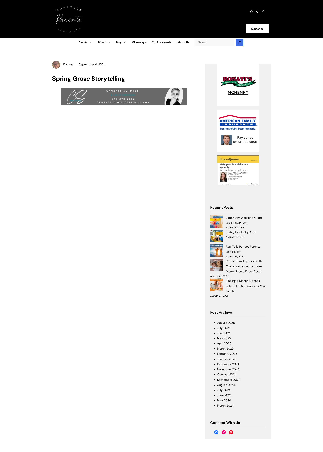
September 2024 (228, 380)
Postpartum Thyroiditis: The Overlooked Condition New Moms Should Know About (245, 266)
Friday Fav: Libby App (240, 232)
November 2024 (228, 369)
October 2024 (227, 374)
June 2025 (224, 333)
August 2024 (226, 385)
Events (83, 42)
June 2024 (224, 395)
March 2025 (225, 348)
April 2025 (224, 343)
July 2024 (224, 390)
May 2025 (224, 338)
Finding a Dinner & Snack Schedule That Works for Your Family (246, 286)
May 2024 (224, 400)
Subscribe (257, 29)
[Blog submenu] (124, 42)
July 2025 (224, 328)
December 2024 (228, 364)
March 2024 (225, 405)
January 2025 (226, 359)
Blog (119, 42)
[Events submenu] (90, 42)
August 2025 (226, 323)
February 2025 (227, 354)
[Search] (239, 42)
